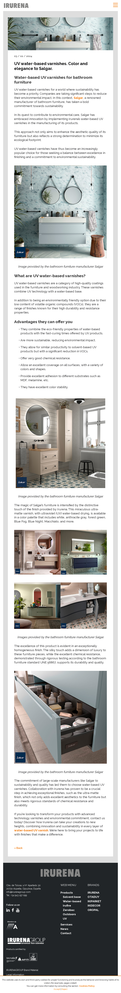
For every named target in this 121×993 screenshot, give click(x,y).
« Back (18, 848)
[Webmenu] (115, 5)
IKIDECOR (94, 905)
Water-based (72, 901)
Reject (64, 989)
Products (66, 892)
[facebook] (13, 910)
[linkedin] (8, 910)
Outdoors (69, 914)
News (64, 928)
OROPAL (93, 910)
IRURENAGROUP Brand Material (22, 970)
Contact (65, 933)
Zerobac (69, 910)
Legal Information (15, 974)
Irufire (67, 905)
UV (65, 918)
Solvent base (72, 896)
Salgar (78, 97)
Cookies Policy (87, 986)
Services (66, 924)
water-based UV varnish (31, 830)
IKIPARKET (94, 901)
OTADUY (93, 896)
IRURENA (93, 892)
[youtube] (17, 910)
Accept (57, 989)
